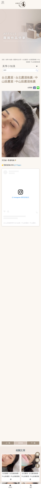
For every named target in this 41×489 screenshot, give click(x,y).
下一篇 (33, 443)
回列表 (20, 443)
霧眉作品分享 (17, 59)
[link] (17, 165)
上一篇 (8, 443)
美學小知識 (9, 59)
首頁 (3, 59)
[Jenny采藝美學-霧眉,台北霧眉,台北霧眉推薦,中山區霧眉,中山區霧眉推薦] (20, 4)
